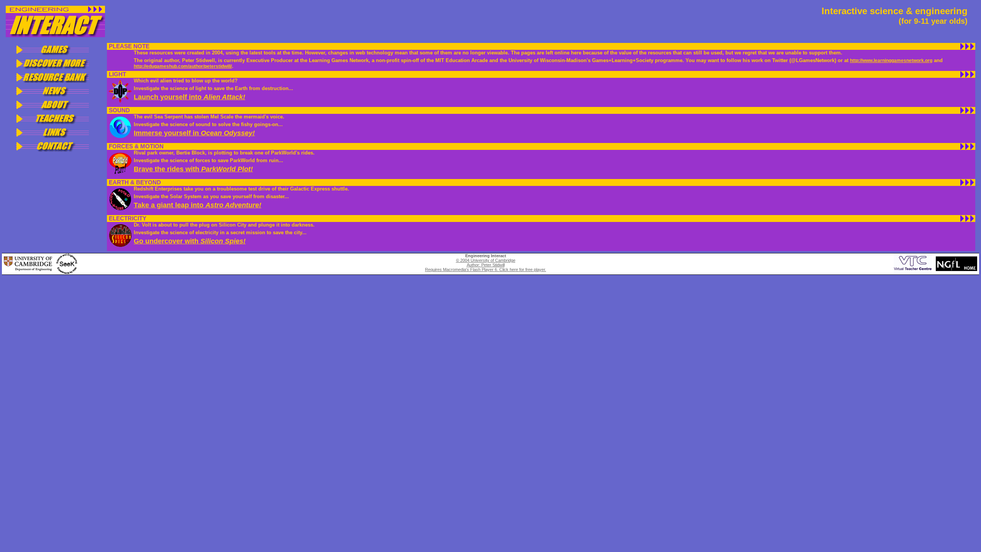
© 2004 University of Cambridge (485, 260)
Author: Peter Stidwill (486, 265)
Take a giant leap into (197, 205)
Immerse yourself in (194, 133)
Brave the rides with (193, 169)
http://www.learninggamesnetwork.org (891, 60)
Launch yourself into (189, 97)
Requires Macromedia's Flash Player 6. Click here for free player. (485, 269)
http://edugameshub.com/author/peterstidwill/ (183, 66)
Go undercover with (190, 241)
